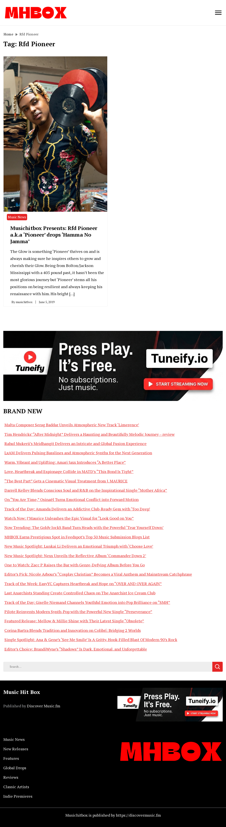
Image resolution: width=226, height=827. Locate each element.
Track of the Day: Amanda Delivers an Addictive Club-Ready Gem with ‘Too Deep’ (77, 509)
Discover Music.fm (43, 705)
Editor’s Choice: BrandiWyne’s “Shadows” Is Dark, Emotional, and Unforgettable (75, 649)
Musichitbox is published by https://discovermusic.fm (113, 815)
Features (11, 758)
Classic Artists (16, 786)
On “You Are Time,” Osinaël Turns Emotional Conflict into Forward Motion (71, 499)
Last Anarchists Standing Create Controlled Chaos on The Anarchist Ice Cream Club (79, 592)
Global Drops (14, 767)
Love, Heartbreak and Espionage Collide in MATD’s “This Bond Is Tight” (69, 471)
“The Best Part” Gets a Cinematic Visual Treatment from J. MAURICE (66, 481)
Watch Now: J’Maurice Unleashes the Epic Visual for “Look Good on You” (69, 518)
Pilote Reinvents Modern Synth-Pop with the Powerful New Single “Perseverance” (78, 611)
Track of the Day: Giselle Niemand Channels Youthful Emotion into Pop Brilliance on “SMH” (87, 602)
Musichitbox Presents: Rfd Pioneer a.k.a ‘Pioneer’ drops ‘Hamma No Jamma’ (53, 234)
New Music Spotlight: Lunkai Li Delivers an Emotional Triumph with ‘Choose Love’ (78, 546)
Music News (17, 217)
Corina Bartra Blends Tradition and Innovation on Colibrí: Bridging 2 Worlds (72, 630)
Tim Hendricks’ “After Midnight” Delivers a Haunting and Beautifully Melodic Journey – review (89, 434)
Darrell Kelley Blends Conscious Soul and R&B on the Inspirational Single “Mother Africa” (85, 490)
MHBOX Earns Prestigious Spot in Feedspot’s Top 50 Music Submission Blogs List (77, 537)
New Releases (15, 748)
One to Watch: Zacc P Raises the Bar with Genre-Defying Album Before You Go (74, 564)
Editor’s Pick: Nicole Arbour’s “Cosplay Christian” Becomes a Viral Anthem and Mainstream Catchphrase (98, 574)
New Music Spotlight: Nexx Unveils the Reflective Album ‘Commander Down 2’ (75, 555)
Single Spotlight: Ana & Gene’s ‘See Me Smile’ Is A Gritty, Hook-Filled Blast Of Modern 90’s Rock (90, 639)
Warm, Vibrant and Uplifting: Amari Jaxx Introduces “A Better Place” (65, 462)
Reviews (10, 777)
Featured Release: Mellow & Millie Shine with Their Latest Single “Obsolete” (74, 620)
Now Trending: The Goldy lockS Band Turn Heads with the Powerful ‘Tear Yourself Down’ (84, 527)
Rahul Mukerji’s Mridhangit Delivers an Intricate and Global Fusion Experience (75, 443)
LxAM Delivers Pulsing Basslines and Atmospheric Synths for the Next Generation (78, 452)
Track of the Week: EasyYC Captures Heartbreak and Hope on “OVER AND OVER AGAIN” (83, 583)
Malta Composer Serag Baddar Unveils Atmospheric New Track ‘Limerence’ (71, 424)
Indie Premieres (17, 796)
